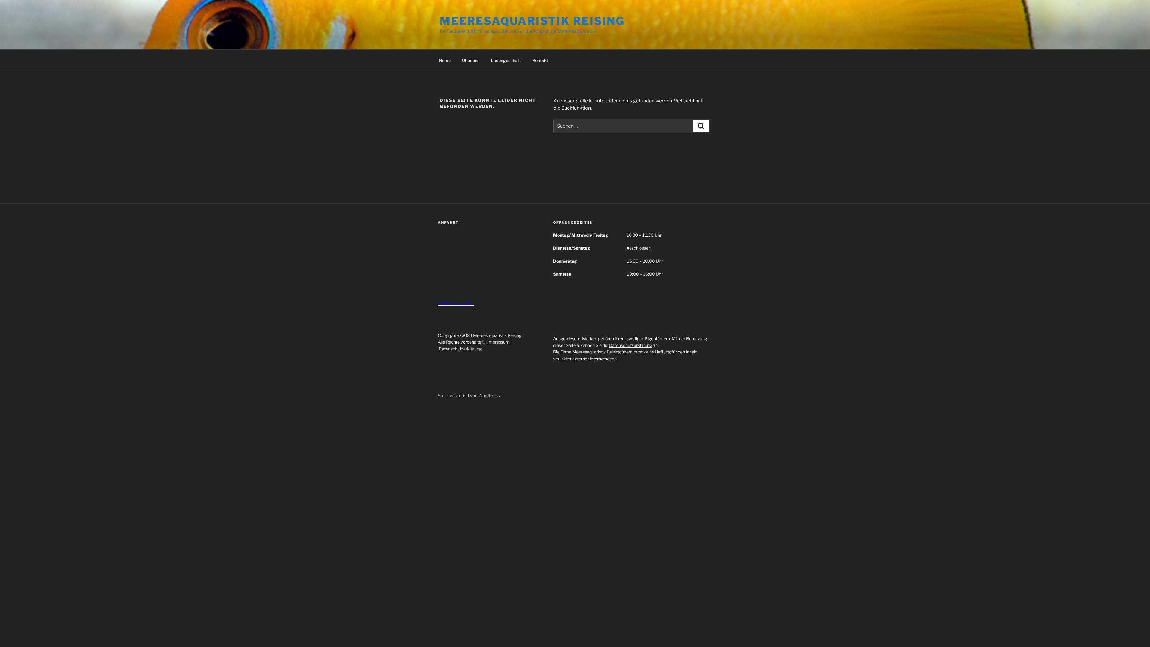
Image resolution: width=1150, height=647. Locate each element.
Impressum (498, 341)
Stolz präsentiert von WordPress (469, 395)
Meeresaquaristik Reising (532, 21)
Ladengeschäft (506, 60)
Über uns (470, 60)
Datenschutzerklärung (460, 348)
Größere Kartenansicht (456, 303)
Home (445, 60)
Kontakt (540, 60)
